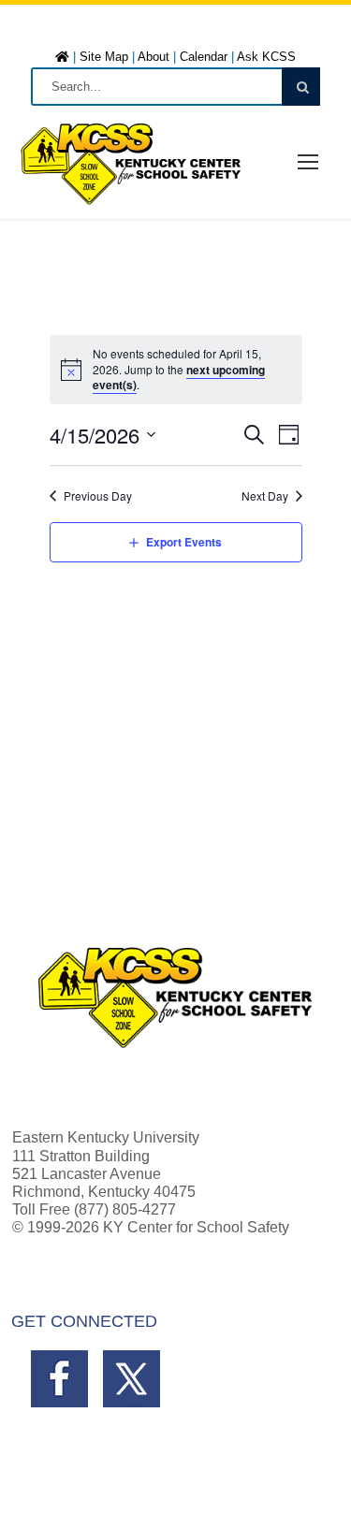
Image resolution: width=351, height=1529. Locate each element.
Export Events (184, 541)
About (153, 57)
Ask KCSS (266, 57)
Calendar (203, 57)
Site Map (104, 57)
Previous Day (98, 495)
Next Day (264, 495)
